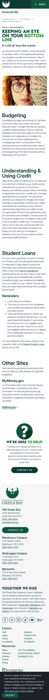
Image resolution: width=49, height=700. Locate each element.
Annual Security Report (29, 653)
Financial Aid (10, 12)
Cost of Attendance (28, 271)
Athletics (28, 632)
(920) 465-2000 (10, 519)
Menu (42, 4)
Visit (4, 632)
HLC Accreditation (26, 650)
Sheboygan (7, 608)
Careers (5, 656)
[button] (5, 620)
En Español (29, 641)
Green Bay (24, 605)
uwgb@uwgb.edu (10, 522)
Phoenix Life (30, 635)
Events (5, 659)
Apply (5, 635)
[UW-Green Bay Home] (6, 4)
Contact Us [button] (24, 470)
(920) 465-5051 (9, 578)
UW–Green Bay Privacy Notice (18, 691)
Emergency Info (25, 656)
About (5, 638)
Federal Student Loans (33, 344)
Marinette (33, 608)
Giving (5, 662)
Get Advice (25, 19)
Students (28, 638)
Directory (6, 653)
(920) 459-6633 (10, 563)
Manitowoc (35, 605)
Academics (7, 641)
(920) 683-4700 (10, 547)
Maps (4, 650)
